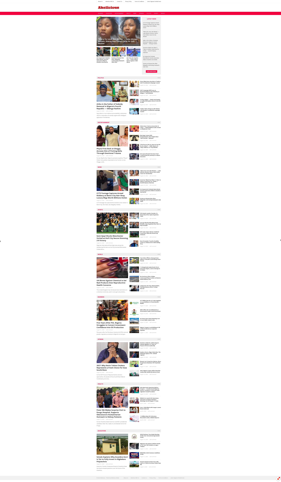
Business (100, 13)
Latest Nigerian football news (154, 1)
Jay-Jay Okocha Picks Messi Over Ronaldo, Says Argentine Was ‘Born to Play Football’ (150, 224)
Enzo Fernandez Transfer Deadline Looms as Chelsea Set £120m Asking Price (150, 242)
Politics (149, 13)
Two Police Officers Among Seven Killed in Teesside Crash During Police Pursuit (150, 259)
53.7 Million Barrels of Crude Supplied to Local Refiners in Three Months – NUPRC (150, 302)
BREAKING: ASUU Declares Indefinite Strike (150, 453)
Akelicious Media (115, 478)
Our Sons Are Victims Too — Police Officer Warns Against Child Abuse (132, 60)
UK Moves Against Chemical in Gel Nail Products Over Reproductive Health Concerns (111, 282)
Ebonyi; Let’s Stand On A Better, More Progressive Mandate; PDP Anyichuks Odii (150, 363)
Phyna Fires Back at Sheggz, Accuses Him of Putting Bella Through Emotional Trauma (109, 150)
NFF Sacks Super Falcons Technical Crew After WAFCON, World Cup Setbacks (149, 233)
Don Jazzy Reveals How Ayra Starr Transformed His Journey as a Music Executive (150, 155)
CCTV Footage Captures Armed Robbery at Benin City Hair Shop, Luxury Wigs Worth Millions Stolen (112, 195)
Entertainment (119, 13)
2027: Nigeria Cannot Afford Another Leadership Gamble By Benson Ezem (150, 371)
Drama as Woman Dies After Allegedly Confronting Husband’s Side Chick (118, 60)
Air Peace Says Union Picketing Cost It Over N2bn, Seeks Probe (150, 319)
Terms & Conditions (139, 1)
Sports (156, 13)
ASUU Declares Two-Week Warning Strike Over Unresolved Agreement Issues (150, 436)
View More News (151, 71)
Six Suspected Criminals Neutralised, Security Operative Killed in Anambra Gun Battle (103, 60)
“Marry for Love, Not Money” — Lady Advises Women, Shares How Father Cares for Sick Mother (150, 172)
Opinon (100, 339)
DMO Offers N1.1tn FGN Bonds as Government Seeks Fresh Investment (150, 310)
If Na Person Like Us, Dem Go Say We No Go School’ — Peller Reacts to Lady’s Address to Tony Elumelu (150, 146)
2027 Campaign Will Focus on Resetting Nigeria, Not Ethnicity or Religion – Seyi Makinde (149, 92)
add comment (109, 111)
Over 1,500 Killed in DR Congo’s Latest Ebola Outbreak (150, 408)
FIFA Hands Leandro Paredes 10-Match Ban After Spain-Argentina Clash (149, 215)
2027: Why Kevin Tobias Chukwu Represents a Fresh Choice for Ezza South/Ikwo (112, 367)
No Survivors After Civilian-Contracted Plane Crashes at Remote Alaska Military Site (150, 278)
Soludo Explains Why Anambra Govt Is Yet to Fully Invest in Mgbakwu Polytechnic (112, 459)
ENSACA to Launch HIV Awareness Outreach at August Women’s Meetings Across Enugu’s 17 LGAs (149, 399)
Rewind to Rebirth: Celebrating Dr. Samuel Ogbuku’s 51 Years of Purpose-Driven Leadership (149, 344)
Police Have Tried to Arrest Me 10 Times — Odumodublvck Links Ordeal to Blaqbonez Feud (150, 127)
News (134, 13)
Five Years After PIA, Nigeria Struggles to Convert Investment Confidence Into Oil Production (111, 325)
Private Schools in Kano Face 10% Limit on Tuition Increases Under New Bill (150, 463)
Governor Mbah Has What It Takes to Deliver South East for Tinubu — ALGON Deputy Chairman (150, 181)
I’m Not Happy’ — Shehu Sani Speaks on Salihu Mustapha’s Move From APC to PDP (150, 101)
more (159, 77)
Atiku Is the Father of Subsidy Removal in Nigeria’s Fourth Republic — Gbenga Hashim (117, 42)
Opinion (141, 13)
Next (139, 31)
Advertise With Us (110, 1)
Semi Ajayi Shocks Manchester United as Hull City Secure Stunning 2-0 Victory (112, 238)
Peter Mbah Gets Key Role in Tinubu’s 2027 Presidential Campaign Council (150, 82)
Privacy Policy (128, 1)
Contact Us (119, 1)
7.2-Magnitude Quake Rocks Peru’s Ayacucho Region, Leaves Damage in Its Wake (150, 268)
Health (128, 13)
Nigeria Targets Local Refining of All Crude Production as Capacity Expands (150, 329)
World (163, 13)
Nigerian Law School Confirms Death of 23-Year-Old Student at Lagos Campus (150, 445)
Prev (98, 31)
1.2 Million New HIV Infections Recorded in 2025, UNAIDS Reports (149, 416)
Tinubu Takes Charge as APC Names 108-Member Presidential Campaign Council (150, 110)
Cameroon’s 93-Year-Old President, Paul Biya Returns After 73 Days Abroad (150, 287)
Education (109, 13)
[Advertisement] (157, 7)
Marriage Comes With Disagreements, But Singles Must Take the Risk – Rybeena (149, 137)
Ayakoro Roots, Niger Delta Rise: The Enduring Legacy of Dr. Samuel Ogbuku (150, 353)
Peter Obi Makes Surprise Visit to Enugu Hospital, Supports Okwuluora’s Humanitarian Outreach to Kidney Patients (111, 413)
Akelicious (102, 478)
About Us (100, 1)
